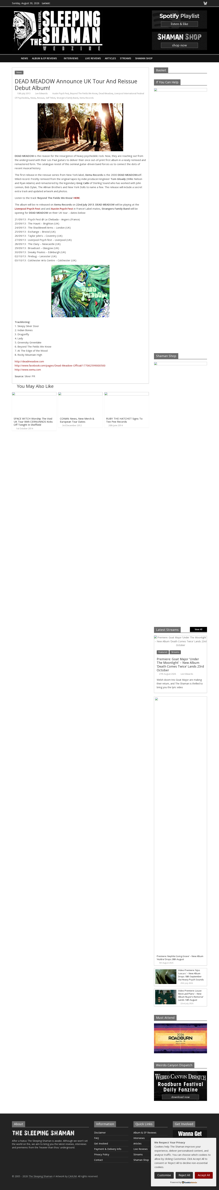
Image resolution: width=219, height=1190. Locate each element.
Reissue (40, 97)
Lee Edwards (41, 93)
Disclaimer (100, 1132)
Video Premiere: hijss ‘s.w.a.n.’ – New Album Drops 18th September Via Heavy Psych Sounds (191, 975)
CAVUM (72, 1176)
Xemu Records (87, 97)
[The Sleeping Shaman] (15, 58)
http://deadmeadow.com (29, 361)
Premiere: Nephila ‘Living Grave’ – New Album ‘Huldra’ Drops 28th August (180, 958)
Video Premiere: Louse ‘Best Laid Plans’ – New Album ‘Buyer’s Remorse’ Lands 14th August (190, 995)
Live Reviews (93, 58)
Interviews (71, 58)
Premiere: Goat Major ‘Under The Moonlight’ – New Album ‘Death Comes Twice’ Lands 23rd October (180, 664)
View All (198, 629)
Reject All (184, 1175)
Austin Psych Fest (60, 93)
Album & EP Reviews (44, 58)
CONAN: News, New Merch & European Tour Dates (77, 420)
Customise (164, 1175)
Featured (162, 652)
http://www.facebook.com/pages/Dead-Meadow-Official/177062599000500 (60, 365)
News (24, 58)
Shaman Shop (143, 58)
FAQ (96, 1138)
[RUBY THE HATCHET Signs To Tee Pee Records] (126, 394)
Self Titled (50, 97)
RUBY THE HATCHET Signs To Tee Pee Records (124, 420)
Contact (98, 1159)
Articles (110, 58)
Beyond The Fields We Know (83, 93)
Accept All (204, 1175)
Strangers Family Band (67, 97)
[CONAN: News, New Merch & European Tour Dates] (80, 394)
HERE (77, 198)
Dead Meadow (106, 93)
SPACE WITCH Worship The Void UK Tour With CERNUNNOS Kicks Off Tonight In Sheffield (33, 421)
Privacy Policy (101, 1154)
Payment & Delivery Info (107, 1149)
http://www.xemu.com (28, 369)
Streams (125, 58)
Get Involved (101, 1143)
